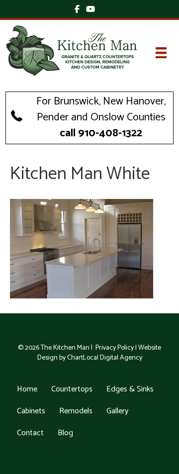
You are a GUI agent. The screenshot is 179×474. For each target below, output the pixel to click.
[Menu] (161, 52)
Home (27, 389)
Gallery (117, 411)
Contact (30, 433)
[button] (89, 118)
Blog (65, 433)
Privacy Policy (114, 348)
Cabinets (31, 411)
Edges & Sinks (130, 389)
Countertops (71, 389)
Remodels (75, 411)
